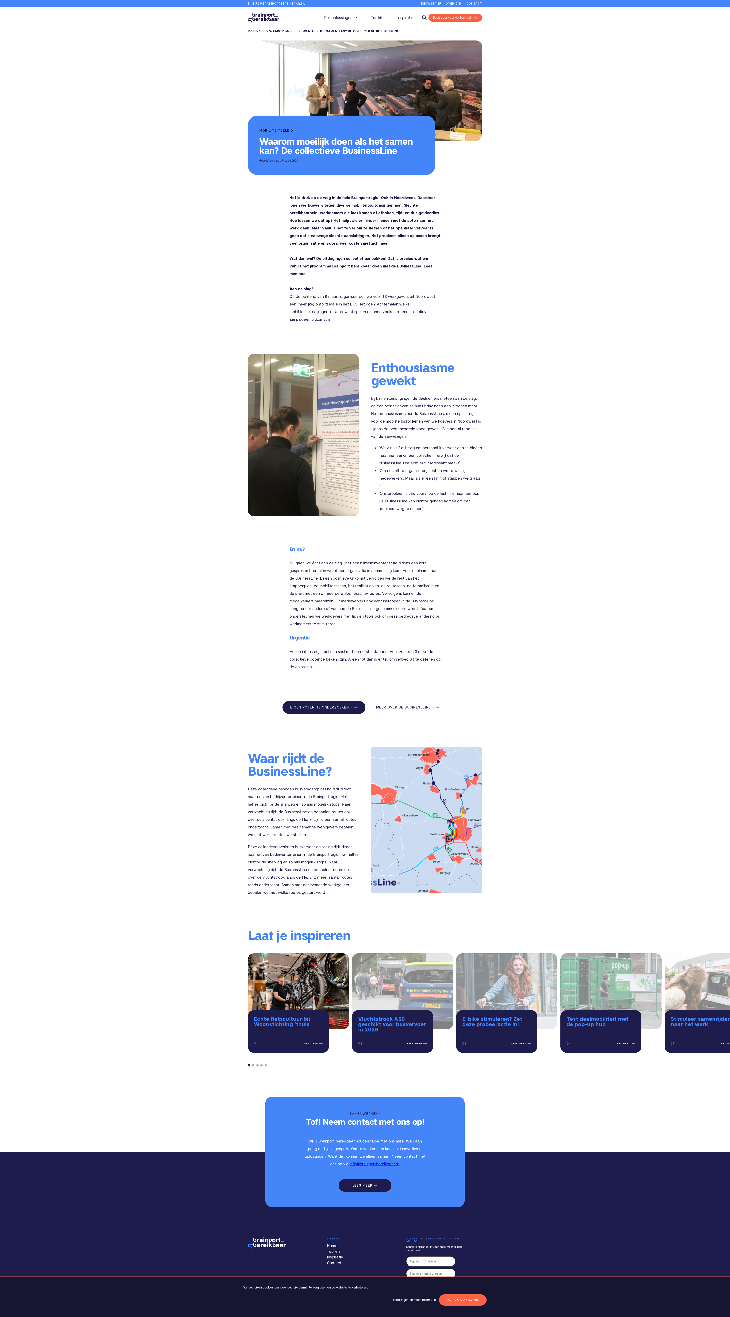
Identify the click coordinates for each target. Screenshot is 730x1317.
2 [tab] (253, 1065)
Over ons (454, 3)
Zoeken (426, 17)
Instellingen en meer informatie (414, 1300)
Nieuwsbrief (430, 3)
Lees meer (311, 1043)
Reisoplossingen (338, 17)
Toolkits (377, 17)
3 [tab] (257, 1065)
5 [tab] (266, 1065)
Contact (474, 3)
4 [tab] (261, 1065)
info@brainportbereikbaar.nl (374, 1164)
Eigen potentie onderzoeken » (321, 707)
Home (332, 1245)
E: (276, 3)
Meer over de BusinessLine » (405, 707)
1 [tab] (249, 1065)
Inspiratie (405, 17)
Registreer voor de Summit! (452, 17)
